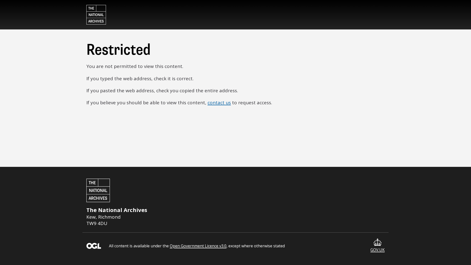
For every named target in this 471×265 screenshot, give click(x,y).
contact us (219, 102)
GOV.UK (377, 249)
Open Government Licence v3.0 (198, 246)
